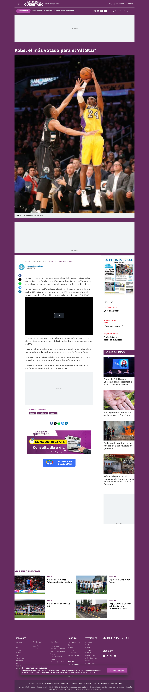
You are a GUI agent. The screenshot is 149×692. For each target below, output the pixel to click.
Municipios (20, 658)
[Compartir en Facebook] (19, 275)
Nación (18, 647)
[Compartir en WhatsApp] (19, 283)
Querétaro (42, 413)
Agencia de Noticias (54, 11)
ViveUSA (88, 650)
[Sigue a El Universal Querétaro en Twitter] (98, 11)
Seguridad (19, 645)
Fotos (58, 4)
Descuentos (90, 663)
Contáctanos (41, 683)
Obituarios (89, 660)
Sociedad (19, 642)
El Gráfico (89, 642)
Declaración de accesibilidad (111, 683)
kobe (32, 413)
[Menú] (18, 4)
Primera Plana (68, 11)
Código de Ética (53, 683)
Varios (70, 676)
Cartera (18, 653)
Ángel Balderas (111, 333)
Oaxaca (71, 645)
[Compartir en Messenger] (19, 287)
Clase (87, 647)
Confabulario (90, 655)
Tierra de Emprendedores (57, 655)
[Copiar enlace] (19, 291)
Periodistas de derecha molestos (113, 338)
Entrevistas (55, 646)
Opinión (108, 302)
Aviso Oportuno (38, 11)
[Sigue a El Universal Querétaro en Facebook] (95, 11)
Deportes (29, 261)
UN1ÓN (88, 653)
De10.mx (88, 645)
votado (53, 413)
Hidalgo (71, 650)
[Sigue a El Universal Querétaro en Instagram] (102, 11)
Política (18, 650)
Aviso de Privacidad (88, 672)
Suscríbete (23, 11)
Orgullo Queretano (58, 651)
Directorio (30, 683)
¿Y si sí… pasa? (111, 310)
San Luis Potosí (74, 642)
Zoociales (54, 659)
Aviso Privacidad (85, 683)
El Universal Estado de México (75, 654)
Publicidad (73, 683)
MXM (47, 4)
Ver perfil (31, 268)
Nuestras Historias (58, 649)
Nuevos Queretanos (58, 662)
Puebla (70, 647)
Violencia (64, 683)
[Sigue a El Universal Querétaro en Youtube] (106, 11)
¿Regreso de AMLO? (114, 326)
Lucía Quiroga (110, 307)
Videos (52, 4)
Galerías (36, 646)
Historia (96, 683)
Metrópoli (19, 655)
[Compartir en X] (19, 279)
